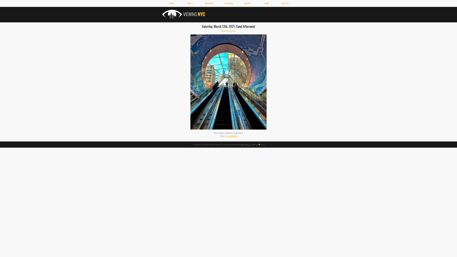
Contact (284, 3)
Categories (228, 3)
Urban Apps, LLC (245, 144)
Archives (247, 3)
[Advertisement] (251, 14)
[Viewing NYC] (183, 14)
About (189, 3)
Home (171, 3)
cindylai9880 (231, 136)
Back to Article (228, 31)
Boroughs (209, 3)
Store (266, 3)
